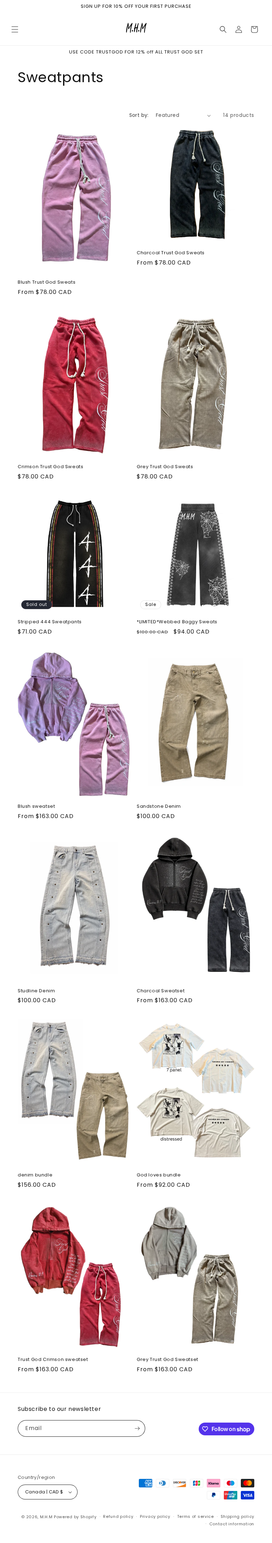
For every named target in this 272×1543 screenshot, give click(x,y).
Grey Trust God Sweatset (167, 1360)
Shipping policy (238, 1516)
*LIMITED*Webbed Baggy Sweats (177, 622)
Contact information (231, 1524)
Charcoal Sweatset (161, 991)
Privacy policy (155, 1516)
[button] (15, 29)
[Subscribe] (137, 1428)
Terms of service (195, 1516)
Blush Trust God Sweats (46, 282)
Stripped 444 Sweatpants (50, 622)
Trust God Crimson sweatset (53, 1360)
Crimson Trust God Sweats (50, 467)
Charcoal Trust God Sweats (171, 253)
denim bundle (35, 1175)
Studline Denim (36, 991)
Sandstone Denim (159, 807)
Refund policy (118, 1516)
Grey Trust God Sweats (165, 467)
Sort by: (139, 115)
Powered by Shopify (75, 1517)
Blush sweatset (36, 807)
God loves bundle (159, 1175)
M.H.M (46, 1517)
